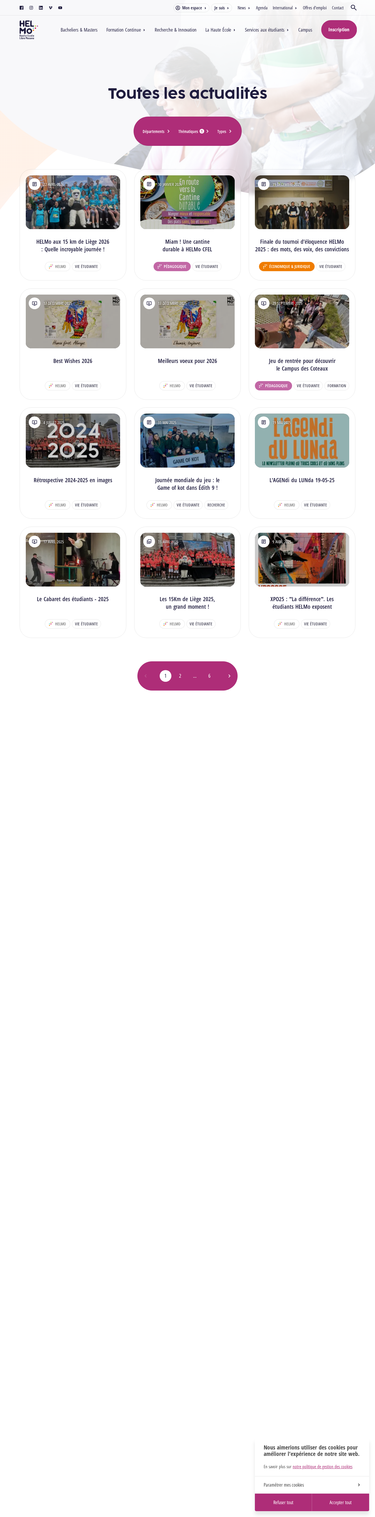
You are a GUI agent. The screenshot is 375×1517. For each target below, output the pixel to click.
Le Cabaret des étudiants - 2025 (73, 599)
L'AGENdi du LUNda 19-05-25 (302, 480)
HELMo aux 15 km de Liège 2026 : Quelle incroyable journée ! (72, 245)
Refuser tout (283, 1502)
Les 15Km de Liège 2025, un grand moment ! (187, 602)
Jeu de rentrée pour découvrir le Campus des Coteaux (302, 364)
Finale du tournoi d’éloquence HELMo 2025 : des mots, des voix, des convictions (302, 245)
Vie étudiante (86, 266)
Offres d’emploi (315, 8)
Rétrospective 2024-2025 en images (73, 480)
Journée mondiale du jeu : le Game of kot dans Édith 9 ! (187, 484)
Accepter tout (341, 1502)
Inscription (339, 29)
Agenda (261, 8)
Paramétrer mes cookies (284, 1485)
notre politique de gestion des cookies (322, 1466)
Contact (338, 8)
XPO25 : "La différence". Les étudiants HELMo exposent (302, 602)
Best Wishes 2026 (72, 361)
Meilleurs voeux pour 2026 (187, 361)
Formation (337, 385)
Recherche (216, 505)
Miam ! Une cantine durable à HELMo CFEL (187, 245)
